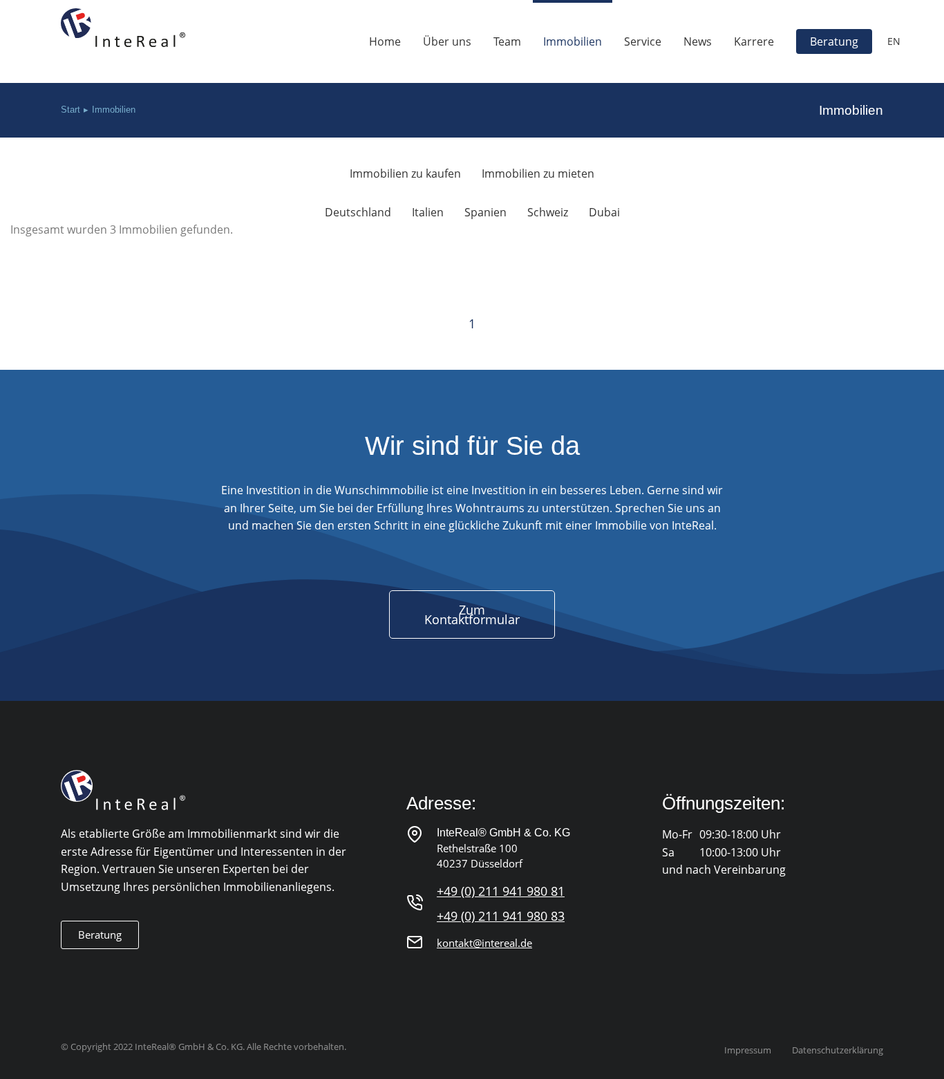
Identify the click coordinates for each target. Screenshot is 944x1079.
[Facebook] (69, 971)
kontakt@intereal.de (484, 943)
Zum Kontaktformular (472, 614)
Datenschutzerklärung (837, 1050)
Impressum (747, 1050)
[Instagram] (96, 971)
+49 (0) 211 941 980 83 (501, 916)
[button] (100, 935)
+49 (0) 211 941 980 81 (501, 891)
